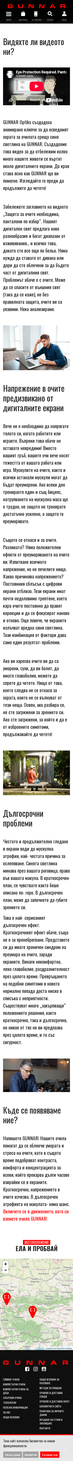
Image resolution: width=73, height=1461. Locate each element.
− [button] (5, 1270)
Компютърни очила (14, 1384)
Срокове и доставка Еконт (55, 1401)
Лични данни (12, 1454)
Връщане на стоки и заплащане (51, 1421)
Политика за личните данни (52, 1413)
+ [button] (5, 1264)
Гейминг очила (11, 1379)
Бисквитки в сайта (50, 1406)
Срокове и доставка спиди (51, 1394)
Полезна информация (15, 1407)
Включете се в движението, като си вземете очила (36, 1214)
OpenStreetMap (64, 1348)
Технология (9, 1402)
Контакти (45, 1428)
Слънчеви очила (12, 1397)
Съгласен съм (50, 1454)
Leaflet (49, 1348)
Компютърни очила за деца (16, 1391)
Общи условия (11, 1417)
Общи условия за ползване (49, 1381)
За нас (6, 1412)
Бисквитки (31, 1454)
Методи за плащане (51, 1388)
